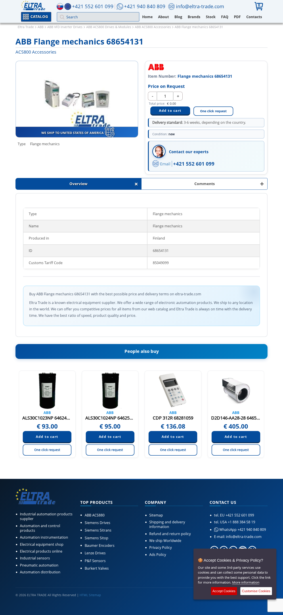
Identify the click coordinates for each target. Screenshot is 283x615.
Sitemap (156, 515)
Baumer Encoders (100, 545)
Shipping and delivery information (167, 524)
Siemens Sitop (96, 538)
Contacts (254, 16)
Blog (178, 16)
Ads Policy (157, 554)
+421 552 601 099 (193, 163)
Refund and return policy (170, 533)
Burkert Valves (97, 568)
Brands (194, 16)
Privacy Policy (160, 547)
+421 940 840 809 (144, 6)
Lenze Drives (95, 553)
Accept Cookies (223, 591)
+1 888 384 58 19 (241, 522)
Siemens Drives (97, 522)
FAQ (224, 16)
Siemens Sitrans (98, 530)
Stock (211, 16)
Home (147, 16)
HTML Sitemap (90, 595)
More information (245, 582)
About (163, 16)
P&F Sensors (95, 560)
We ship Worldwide (165, 540)
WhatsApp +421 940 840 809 (242, 529)
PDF (237, 16)
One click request (213, 111)
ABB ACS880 (95, 515)
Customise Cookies (256, 591)
